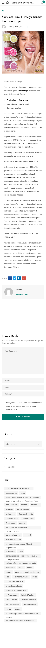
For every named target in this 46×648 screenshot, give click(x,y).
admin (9, 27)
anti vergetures (23, 509)
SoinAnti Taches (27, 595)
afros (23, 493)
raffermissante (11, 595)
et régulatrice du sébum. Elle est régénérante (19, 544)
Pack (8, 577)
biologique (10, 514)
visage (17, 609)
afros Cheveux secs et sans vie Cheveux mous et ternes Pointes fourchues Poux (22, 498)
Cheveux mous (12, 518)
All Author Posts (22, 295)
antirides (9, 509)
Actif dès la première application (19, 488)
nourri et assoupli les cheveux (27, 572)
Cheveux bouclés (26, 514)
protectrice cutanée (14, 586)
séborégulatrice (29, 604)
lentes (29, 568)
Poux (35, 577)
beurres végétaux (14, 177)
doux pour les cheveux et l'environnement (16, 528)
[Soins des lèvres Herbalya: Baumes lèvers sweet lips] (10, 278)
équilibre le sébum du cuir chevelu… (20, 621)
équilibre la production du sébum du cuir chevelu (22, 613)
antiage (24, 505)
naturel (8, 572)
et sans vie (10, 551)
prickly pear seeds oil (14, 581)
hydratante (10, 568)
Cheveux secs (28, 518)
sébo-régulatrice (13, 604)
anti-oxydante (11, 505)
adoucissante (11, 493)
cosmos (22, 523)
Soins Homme (11, 600)
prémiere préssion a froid (16, 590)
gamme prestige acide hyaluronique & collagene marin (21, 556)
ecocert (27, 535)
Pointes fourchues (21, 577)
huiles (30, 174)
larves (21, 568)
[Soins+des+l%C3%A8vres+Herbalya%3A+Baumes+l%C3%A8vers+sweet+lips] (14, 278)
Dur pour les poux (13, 535)
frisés (21, 551)
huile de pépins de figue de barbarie (21, 563)
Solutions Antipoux (28, 600)
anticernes (35, 505)
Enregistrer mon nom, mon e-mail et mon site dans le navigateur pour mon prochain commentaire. (24, 405)
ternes (8, 609)
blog (9, 467)
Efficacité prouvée (13, 539)
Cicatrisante (10, 523)
